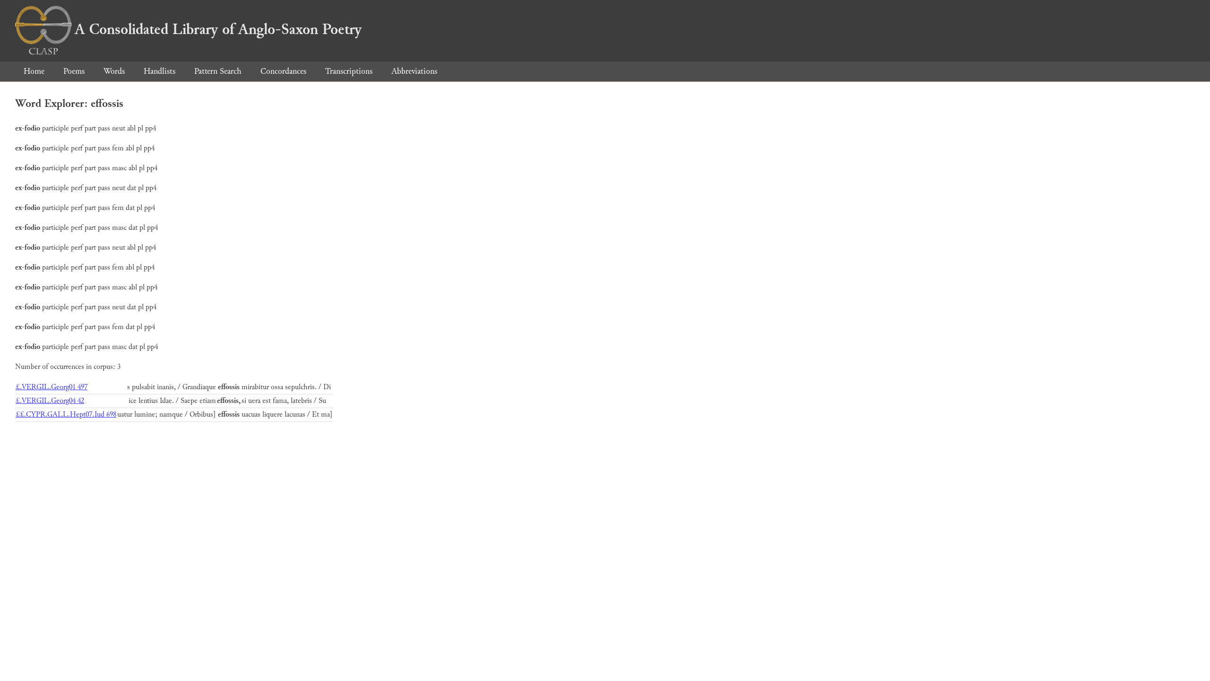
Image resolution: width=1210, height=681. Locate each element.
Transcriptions (348, 71)
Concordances (283, 71)
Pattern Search (218, 71)
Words (114, 71)
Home (34, 71)
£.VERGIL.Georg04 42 (50, 400)
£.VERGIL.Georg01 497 (51, 387)
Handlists (159, 71)
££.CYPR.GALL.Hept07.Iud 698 (66, 414)
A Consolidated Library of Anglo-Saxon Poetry (218, 29)
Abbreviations (414, 71)
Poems (74, 71)
